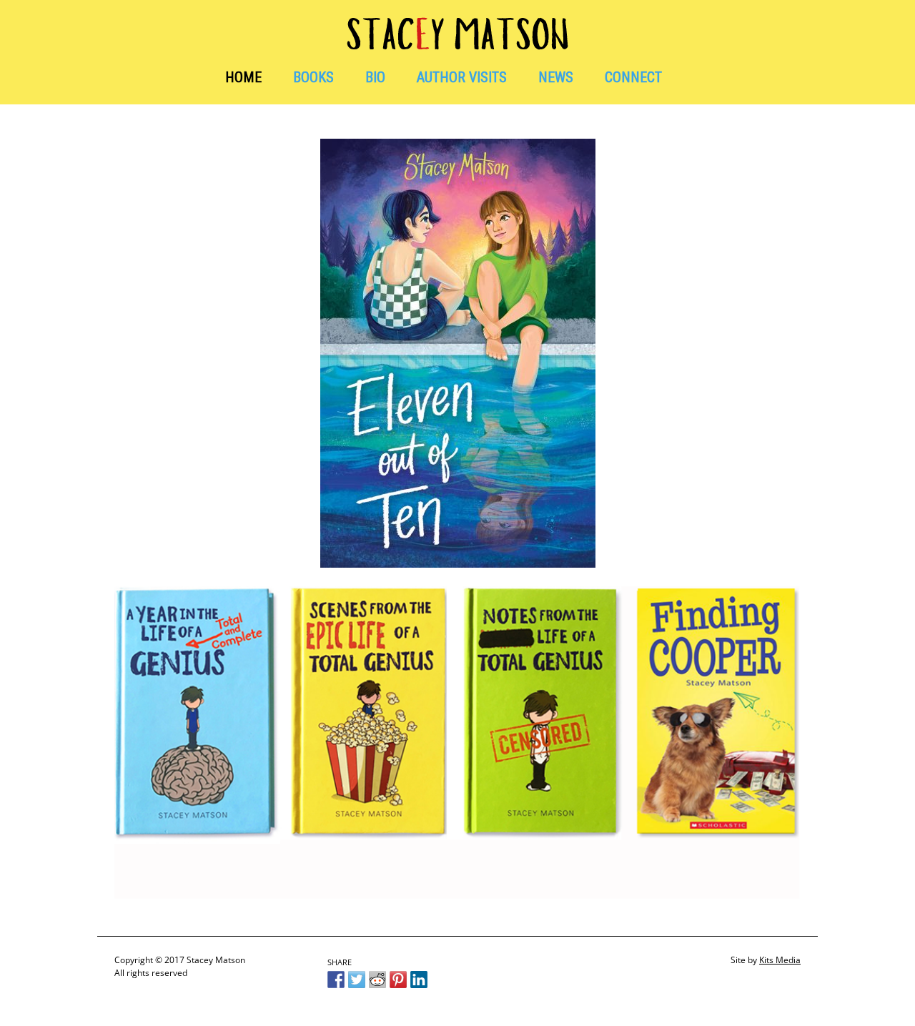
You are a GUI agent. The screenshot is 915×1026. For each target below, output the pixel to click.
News (555, 77)
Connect (633, 77)
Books (313, 77)
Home (243, 77)
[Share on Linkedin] (418, 979)
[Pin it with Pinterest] (398, 979)
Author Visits (462, 77)
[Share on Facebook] (336, 979)
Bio (375, 77)
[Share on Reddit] (377, 979)
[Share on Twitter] (356, 979)
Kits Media (780, 960)
